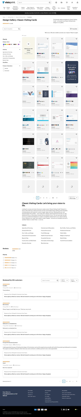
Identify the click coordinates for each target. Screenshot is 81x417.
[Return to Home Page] (8, 2)
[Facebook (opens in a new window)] (64, 410)
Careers (46, 392)
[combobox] (33, 2)
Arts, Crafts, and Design (27, 233)
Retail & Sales (63, 238)
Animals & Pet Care (26, 230)
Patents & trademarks (66, 398)
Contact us (30, 394)
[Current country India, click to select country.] (76, 409)
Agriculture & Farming (27, 228)
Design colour (6, 41)
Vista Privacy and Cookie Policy (68, 394)
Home (4, 17)
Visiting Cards (10, 17)
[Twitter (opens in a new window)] (61, 410)
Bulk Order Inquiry (32, 396)
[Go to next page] (76, 381)
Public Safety (63, 233)
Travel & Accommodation (66, 240)
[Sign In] (72, 2)
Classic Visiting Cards (20, 17)
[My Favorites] (66, 2)
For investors (47, 394)
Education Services (26, 243)
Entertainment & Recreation (47, 228)
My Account (30, 392)
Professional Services (65, 230)
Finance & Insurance (46, 230)
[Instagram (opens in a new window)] (66, 410)
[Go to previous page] (60, 381)
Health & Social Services (47, 235)
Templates (29, 17)
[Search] (49, 2)
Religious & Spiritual (65, 235)
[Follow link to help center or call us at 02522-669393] (56, 2)
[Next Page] (56, 197)
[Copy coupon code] (55, 13)
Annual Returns (48, 400)
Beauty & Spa (25, 238)
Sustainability (48, 398)
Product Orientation (7, 65)
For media (47, 396)
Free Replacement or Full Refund (10, 394)
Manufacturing (44, 243)
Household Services (46, 238)
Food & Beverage (45, 233)
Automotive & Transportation (29, 235)
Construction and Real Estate (29, 240)
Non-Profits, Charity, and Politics (68, 228)
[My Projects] (61, 2)
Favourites (74, 28)
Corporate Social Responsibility (51, 401)
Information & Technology (47, 240)
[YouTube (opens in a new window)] (68, 410)
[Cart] (77, 2)
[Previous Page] (33, 197)
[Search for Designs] (19, 29)
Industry (5, 49)
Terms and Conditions (66, 392)
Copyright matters (66, 396)
